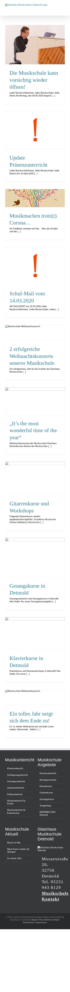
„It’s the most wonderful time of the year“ (33, 430)
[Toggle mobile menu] (63, 5)
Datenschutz (28, 922)
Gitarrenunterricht (15, 788)
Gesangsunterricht (16, 781)
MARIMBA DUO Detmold (47, 813)
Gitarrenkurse (46, 792)
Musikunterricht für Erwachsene (16, 811)
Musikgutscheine (48, 780)
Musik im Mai (13, 842)
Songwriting (45, 805)
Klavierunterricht (15, 768)
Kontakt (55, 920)
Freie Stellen (45, 920)
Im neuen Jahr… (15, 858)
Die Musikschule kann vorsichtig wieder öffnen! (34, 80)
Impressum (41, 922)
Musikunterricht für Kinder (16, 802)
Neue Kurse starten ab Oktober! (18, 850)
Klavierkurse (46, 786)
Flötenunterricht (14, 794)
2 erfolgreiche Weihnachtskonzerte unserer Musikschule (32, 356)
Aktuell (34, 920)
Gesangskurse (47, 799)
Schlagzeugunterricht (17, 775)
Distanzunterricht (48, 773)
